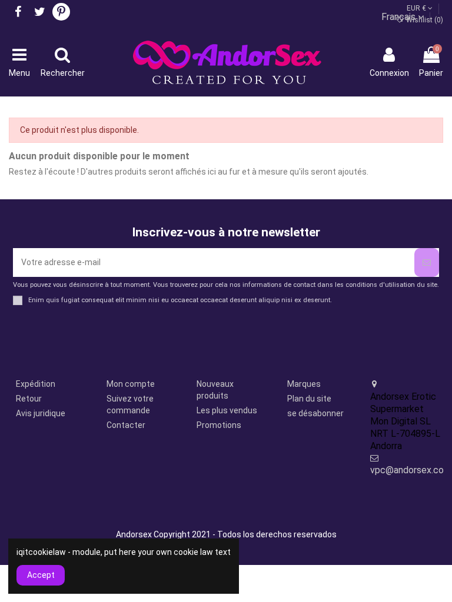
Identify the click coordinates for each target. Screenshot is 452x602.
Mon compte (131, 384)
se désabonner (315, 413)
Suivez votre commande (130, 404)
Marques (304, 384)
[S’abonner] (426, 262)
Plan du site (309, 398)
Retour (29, 398)
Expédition (35, 384)
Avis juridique (40, 413)
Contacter (126, 425)
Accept (41, 575)
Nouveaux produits (215, 389)
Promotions (219, 425)
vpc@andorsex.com (410, 470)
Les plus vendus (227, 410)
